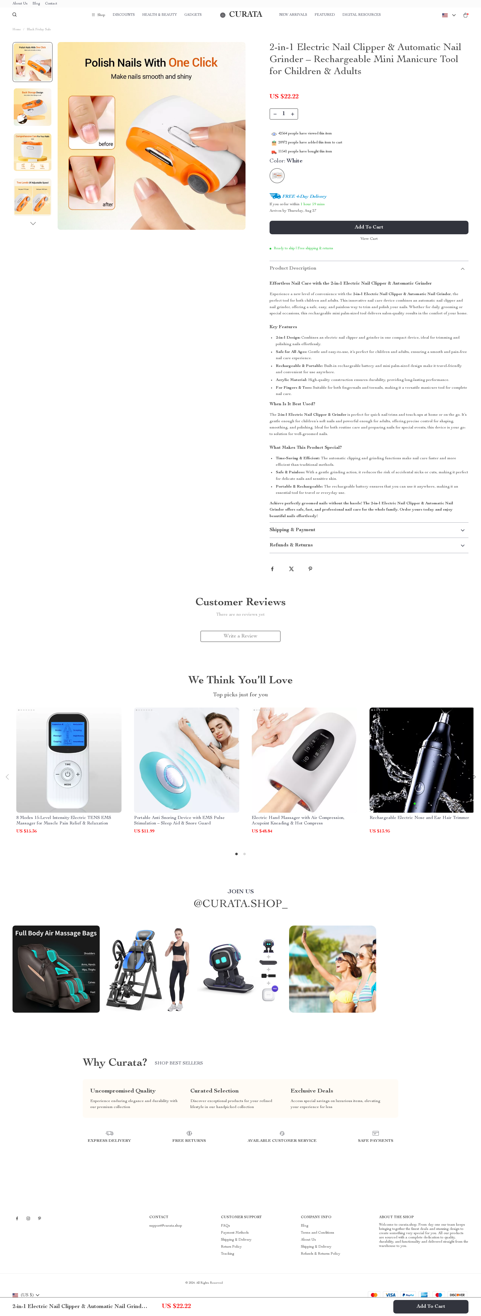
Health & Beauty (159, 15)
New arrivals (293, 15)
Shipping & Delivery (236, 1240)
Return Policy (231, 1247)
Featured (325, 15)
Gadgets (193, 15)
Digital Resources (361, 15)
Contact (51, 4)
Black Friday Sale (39, 29)
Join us (240, 892)
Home (17, 29)
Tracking (227, 1254)
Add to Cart (431, 1306)
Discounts (124, 15)
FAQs (225, 1226)
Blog (36, 4)
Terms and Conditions (317, 1233)
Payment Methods (235, 1233)
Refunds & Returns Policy (320, 1254)
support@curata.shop (165, 1226)
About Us (20, 4)
